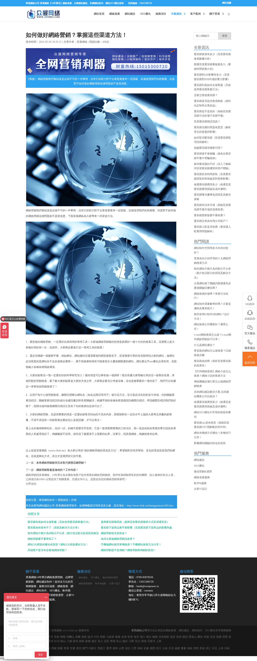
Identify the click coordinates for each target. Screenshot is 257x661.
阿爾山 (70, 636)
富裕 (130, 636)
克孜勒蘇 (164, 636)
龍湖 (75, 641)
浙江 (208, 648)
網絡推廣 (114, 14)
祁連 (206, 636)
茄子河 (49, 636)
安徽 (146, 648)
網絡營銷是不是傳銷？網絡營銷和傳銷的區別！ (128, 550)
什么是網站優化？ (204, 345)
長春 (56, 636)
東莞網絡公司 (139, 630)
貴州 (78, 648)
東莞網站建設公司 (44, 505)
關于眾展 (214, 14)
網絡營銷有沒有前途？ (114, 533)
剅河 (96, 636)
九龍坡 (110, 636)
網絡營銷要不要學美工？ (42, 538)
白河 (56, 641)
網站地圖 (226, 3)
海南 (140, 648)
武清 (212, 636)
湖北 (127, 648)
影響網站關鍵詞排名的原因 (210, 443)
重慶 (183, 648)
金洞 (124, 636)
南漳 (136, 636)
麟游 (200, 636)
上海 (220, 648)
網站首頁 (99, 14)
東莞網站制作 (47, 500)
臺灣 (109, 648)
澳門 (85, 648)
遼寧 (115, 648)
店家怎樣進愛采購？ (206, 95)
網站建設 (130, 14)
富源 (179, 636)
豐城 (112, 641)
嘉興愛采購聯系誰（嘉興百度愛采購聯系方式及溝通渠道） (135, 522)
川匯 (131, 641)
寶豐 (225, 636)
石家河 (151, 641)
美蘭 (78, 636)
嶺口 (142, 636)
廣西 (152, 648)
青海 (66, 648)
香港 (202, 648)
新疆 (60, 648)
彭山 (119, 641)
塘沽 (148, 636)
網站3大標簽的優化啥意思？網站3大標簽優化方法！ (58, 544)
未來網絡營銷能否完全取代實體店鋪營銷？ (61, 462)
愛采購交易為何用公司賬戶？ (211, 221)
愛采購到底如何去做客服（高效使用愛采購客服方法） (59, 522)
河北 (214, 648)
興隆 (62, 636)
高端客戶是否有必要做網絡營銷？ (47, 550)
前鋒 (84, 636)
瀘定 (94, 641)
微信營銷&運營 (203, 471)
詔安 (106, 641)
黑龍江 (101, 648)
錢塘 (155, 636)
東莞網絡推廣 (43, 14)
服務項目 (161, 14)
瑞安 (172, 636)
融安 (125, 641)
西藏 (54, 648)
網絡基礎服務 (202, 477)
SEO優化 (145, 14)
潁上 (100, 641)
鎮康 (87, 641)
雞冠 (185, 636)
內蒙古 (93, 648)
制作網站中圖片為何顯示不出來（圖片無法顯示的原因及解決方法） (212, 273)
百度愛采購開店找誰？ (207, 121)
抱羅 (81, 641)
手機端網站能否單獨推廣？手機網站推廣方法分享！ (131, 544)
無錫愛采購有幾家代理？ (208, 147)
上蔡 (158, 641)
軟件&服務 (200, 483)
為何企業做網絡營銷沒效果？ (118, 538)
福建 (177, 648)
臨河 (90, 636)
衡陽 (117, 636)
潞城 (143, 641)
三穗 (69, 641)
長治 (137, 641)
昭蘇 (102, 636)
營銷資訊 (63, 500)
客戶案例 (195, 14)
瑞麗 (218, 636)
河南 (227, 648)
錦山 (63, 641)
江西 (133, 648)
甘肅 (72, 648)
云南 (164, 648)
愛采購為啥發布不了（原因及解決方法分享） (54, 527)
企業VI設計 (200, 488)
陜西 (195, 648)
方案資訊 (176, 14)
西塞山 (193, 636)
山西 (121, 648)
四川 (158, 648)
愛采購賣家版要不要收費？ (210, 215)
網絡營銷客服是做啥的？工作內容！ (57, 469)
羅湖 (50, 641)
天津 (171, 648)
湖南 (189, 648)
